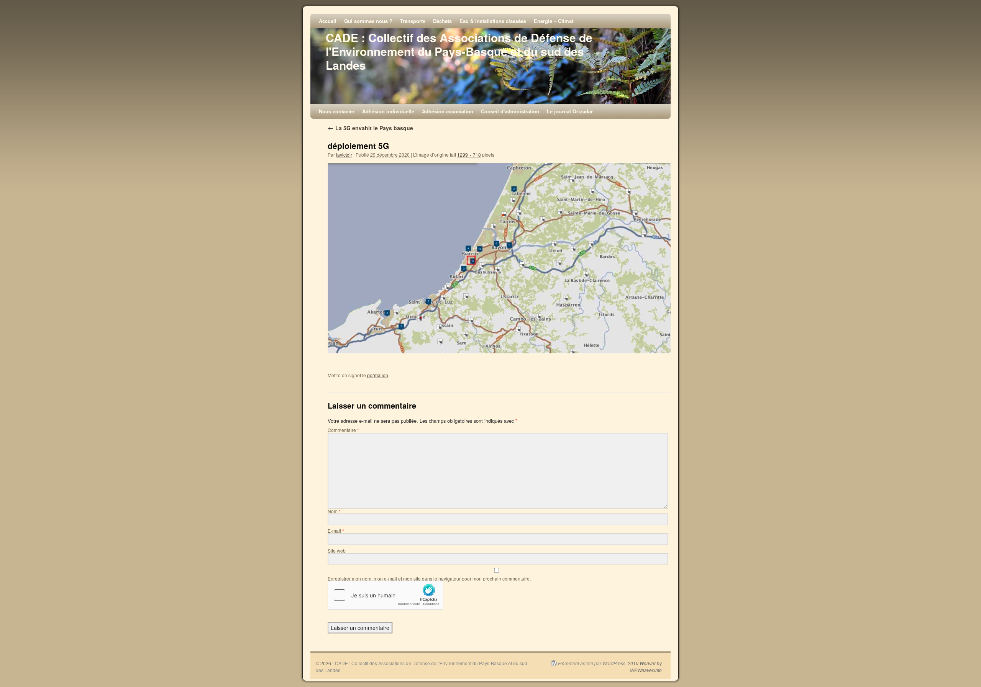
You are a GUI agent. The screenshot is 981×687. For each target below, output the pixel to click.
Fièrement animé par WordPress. (592, 663)
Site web (337, 550)
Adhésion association (447, 111)
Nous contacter (336, 111)
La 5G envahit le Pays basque (370, 128)
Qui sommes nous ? (368, 21)
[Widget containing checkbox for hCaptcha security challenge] (385, 595)
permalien (377, 375)
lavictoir (344, 154)
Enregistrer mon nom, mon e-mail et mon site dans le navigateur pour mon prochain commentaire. (429, 578)
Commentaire (343, 430)
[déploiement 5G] (500, 258)
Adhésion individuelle (388, 111)
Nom (334, 511)
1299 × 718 (469, 154)
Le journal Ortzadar (570, 111)
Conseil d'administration (510, 111)
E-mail (336, 530)
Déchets (442, 21)
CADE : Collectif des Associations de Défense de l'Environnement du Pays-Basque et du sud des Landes (459, 51)
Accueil (327, 21)
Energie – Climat (553, 21)
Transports (412, 21)
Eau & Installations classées (492, 21)
